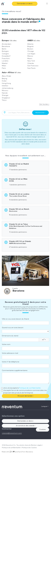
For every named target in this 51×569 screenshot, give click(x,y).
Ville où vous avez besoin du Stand (15, 319)
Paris (4, 68)
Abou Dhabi (6, 76)
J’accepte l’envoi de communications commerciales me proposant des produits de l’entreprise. (25, 392)
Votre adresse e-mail (10, 353)
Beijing (4, 78)
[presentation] (5, 276)
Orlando (30, 63)
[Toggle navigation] (47, 3)
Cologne (5, 54)
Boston (30, 49)
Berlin (4, 49)
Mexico (30, 56)
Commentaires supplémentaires (14, 370)
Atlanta (30, 44)
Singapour (6, 98)
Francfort (6, 58)
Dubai (4, 81)
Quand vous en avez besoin (12, 327)
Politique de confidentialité (29, 388)
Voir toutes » (44, 104)
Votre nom (6, 344)
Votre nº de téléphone (10, 362)
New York (31, 61)
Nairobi (5, 93)
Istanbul (5, 86)
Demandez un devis (24, 3)
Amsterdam (6, 44)
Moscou (5, 90)
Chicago (30, 51)
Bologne (5, 51)
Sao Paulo (31, 68)
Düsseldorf (6, 56)
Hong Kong (6, 83)
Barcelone (6, 46)
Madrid (4, 63)
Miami (29, 58)
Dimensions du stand (10, 336)
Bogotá (30, 46)
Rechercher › (40, 112)
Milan (4, 66)
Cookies (42, 429)
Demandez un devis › (25, 421)
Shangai (5, 95)
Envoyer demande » (25, 396)
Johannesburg (7, 88)
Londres (5, 61)
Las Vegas (31, 54)
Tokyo (4, 100)
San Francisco (32, 66)
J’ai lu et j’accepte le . (22, 388)
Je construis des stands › (25, 426)
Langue (44, 406)
